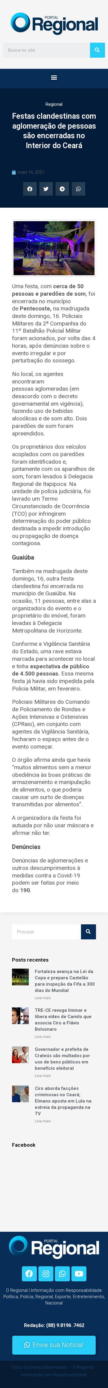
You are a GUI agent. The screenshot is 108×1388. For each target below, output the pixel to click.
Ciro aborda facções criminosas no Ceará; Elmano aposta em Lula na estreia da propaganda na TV (63, 1101)
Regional (54, 104)
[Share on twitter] (46, 189)
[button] (54, 77)
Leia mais (43, 998)
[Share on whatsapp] (78, 189)
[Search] (97, 50)
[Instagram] (45, 1273)
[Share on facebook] (30, 189)
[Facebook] (29, 1273)
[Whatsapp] (62, 1273)
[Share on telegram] (62, 189)
